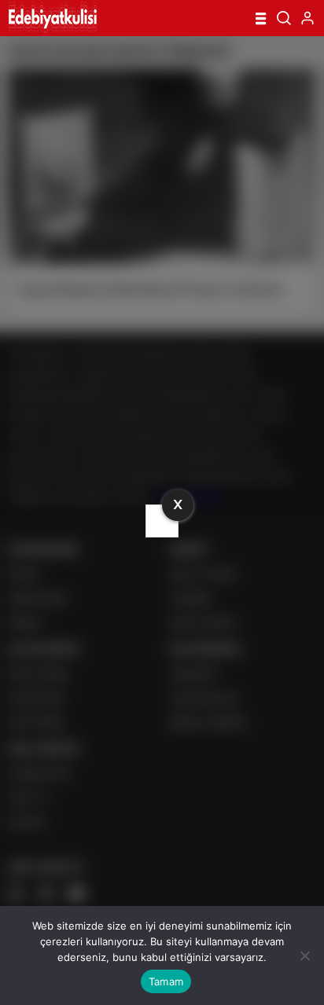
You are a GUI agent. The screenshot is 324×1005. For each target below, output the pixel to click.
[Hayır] (304, 955)
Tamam (166, 981)
